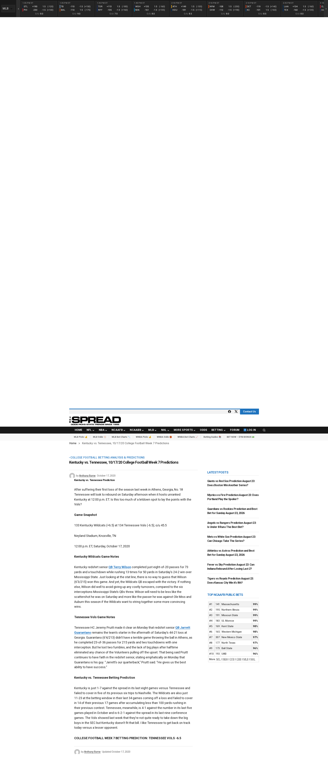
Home (72, 443)
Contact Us (249, 411)
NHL (253, 659)
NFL (218, 659)
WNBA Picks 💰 (143, 437)
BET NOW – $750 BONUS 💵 (240, 437)
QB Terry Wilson (119, 567)
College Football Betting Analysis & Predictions (107, 457)
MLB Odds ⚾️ (99, 437)
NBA (225, 659)
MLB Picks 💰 (80, 437)
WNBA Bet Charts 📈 (188, 437)
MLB (245, 659)
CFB (232, 659)
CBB (239, 659)
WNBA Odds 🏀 (164, 437)
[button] (264, 430)
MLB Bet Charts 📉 (121, 437)
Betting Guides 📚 (212, 437)
